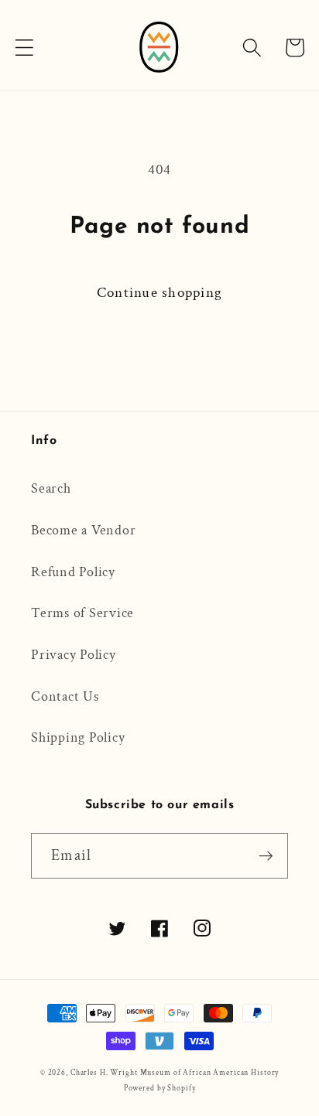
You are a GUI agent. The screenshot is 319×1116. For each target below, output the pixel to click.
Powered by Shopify (160, 1088)
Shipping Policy (78, 737)
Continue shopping (159, 292)
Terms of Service (82, 613)
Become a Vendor (83, 530)
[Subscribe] (266, 855)
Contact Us (65, 696)
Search (51, 488)
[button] (24, 47)
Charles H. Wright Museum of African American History (175, 1072)
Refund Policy (73, 572)
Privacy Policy (73, 655)
